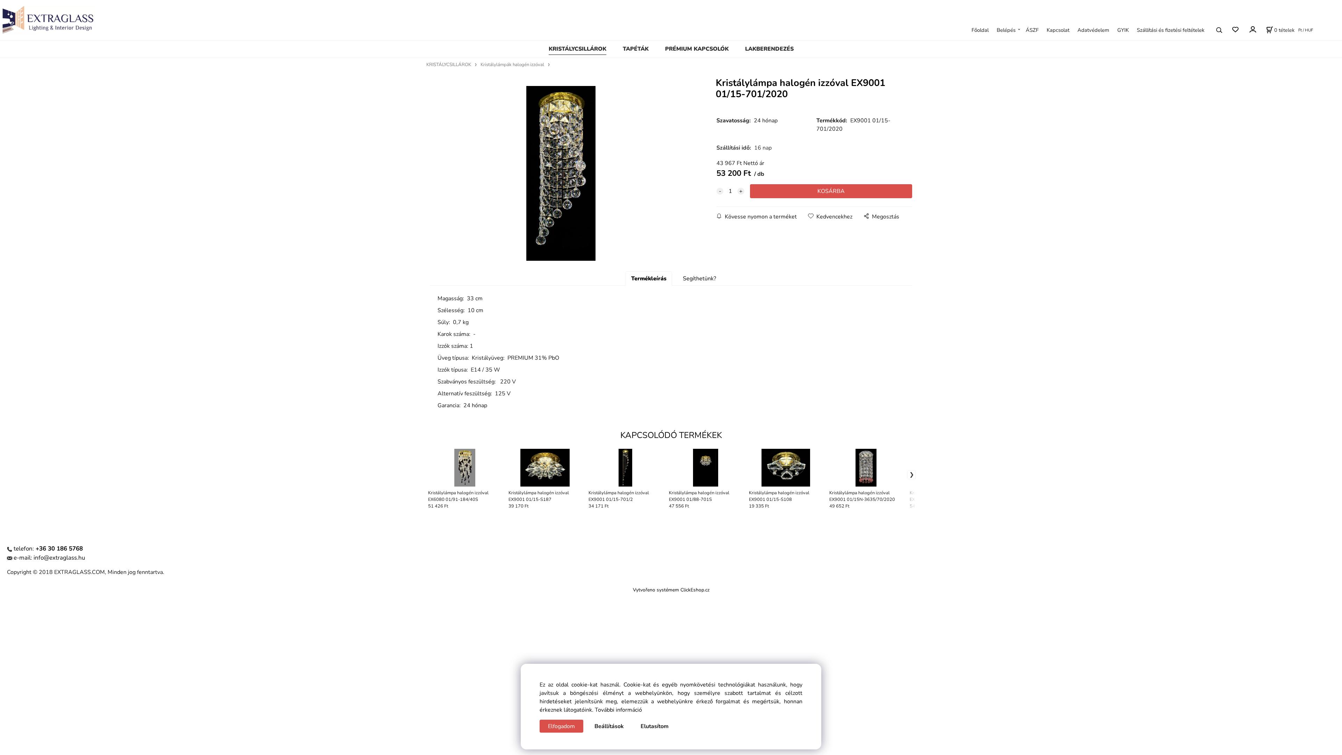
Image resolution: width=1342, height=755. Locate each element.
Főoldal (980, 30)
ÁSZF (1032, 30)
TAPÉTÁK (636, 49)
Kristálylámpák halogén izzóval (512, 65)
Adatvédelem (1093, 30)
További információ (618, 710)
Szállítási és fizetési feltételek (1170, 30)
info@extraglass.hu (59, 558)
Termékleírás (648, 278)
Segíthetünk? (699, 278)
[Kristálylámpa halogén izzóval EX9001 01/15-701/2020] (560, 173)
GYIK (1123, 30)
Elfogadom (561, 726)
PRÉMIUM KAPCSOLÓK (697, 49)
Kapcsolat (1058, 30)
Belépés (1006, 30)
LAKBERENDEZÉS (769, 49)
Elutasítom (655, 726)
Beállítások (609, 726)
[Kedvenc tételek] (1235, 30)
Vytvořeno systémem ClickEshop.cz (671, 590)
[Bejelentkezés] (1252, 29)
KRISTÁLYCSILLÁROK (577, 49)
